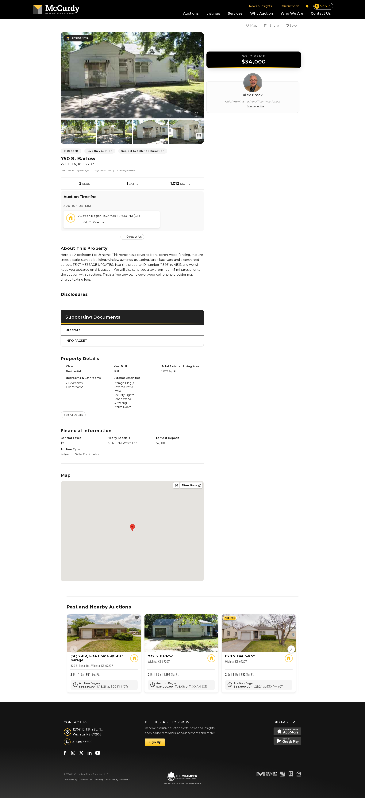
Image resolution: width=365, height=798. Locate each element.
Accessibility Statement (117, 779)
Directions (190, 485)
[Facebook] (65, 752)
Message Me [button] (255, 106)
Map (254, 25)
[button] (132, 236)
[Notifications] (307, 6)
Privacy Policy (70, 779)
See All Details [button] (73, 414)
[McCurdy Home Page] (56, 8)
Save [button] (293, 25)
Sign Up (154, 742)
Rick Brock (253, 95)
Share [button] (274, 25)
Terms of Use (86, 779)
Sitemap (99, 779)
